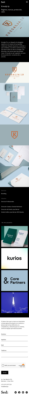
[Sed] (3, 2)
